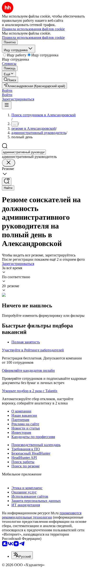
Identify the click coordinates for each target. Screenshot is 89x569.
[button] (7, 91)
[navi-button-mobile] (6, 105)
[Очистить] (8, 163)
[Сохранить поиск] (6, 181)
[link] (10, 80)
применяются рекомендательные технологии (41, 515)
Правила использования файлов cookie (33, 38)
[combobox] (24, 152)
